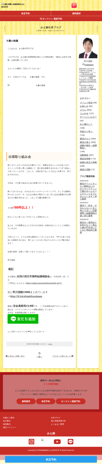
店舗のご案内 (8, 417)
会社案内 (6, 420)
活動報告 (84, 155)
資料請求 (76, 13)
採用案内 (6, 424)
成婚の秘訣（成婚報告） (88, 146)
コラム (50, 344)
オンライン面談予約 (70, 401)
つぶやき (84, 113)
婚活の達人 (85, 142)
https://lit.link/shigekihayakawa (26, 296)
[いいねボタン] (6, 339)
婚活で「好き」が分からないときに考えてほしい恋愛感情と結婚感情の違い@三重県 (88, 210)
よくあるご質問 (57, 424)
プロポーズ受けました (61, 356)
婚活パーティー (9, 427)
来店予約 (25, 13)
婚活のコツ (85, 138)
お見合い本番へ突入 (16, 356)
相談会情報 (85, 158)
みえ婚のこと (86, 124)
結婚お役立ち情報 (88, 162)
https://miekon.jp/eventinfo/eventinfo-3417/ (44, 283)
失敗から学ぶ (86, 131)
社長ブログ (55, 417)
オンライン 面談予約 (52, 18)
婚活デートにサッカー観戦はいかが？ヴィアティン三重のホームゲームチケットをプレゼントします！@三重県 (88, 191)
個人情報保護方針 (58, 420)
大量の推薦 (12, 40)
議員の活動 (85, 169)
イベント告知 (86, 102)
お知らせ (84, 106)
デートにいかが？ (88, 117)
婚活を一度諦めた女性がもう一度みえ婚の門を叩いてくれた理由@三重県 (88, 227)
